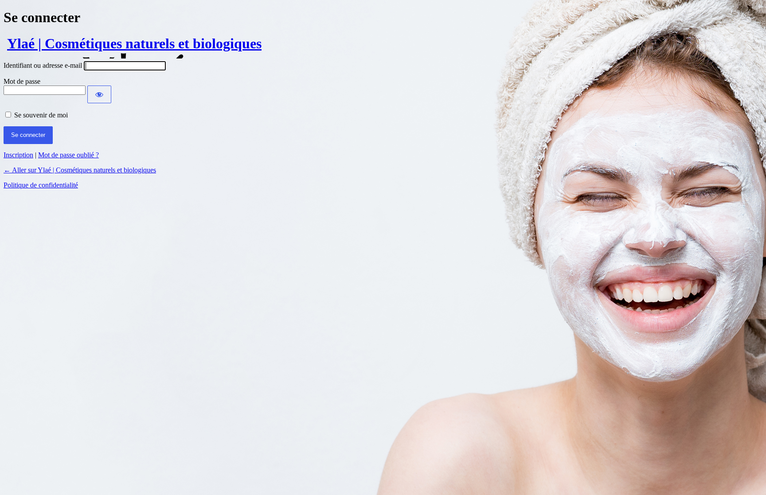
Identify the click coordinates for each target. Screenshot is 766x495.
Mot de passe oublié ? (68, 155)
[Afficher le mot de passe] (99, 94)
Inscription (18, 155)
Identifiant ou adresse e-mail (43, 65)
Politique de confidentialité (41, 185)
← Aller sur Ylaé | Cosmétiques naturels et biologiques (80, 170)
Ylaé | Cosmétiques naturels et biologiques (134, 43)
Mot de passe (22, 81)
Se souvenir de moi (41, 115)
